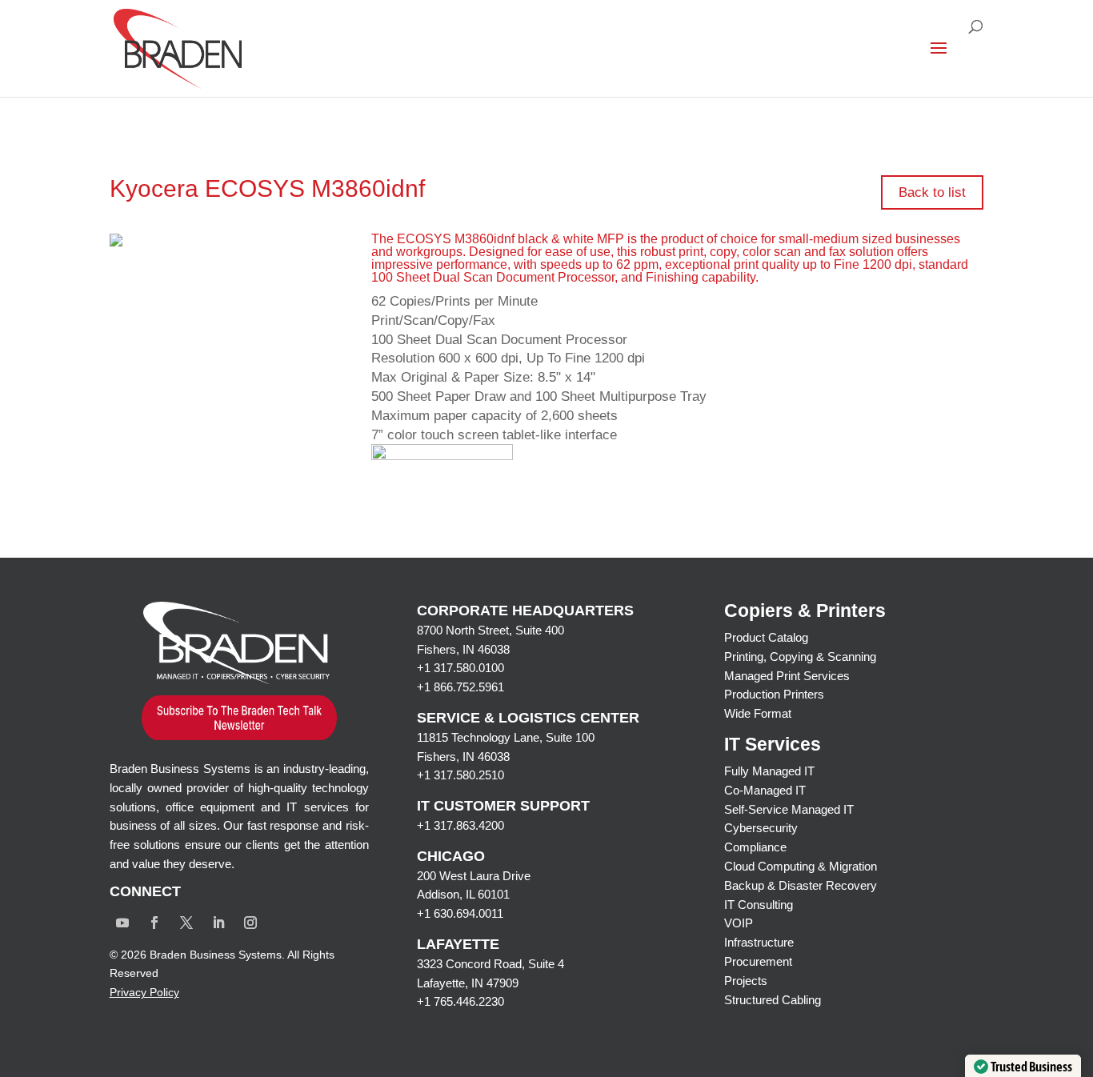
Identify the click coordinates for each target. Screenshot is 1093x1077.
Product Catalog (766, 637)
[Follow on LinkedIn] (218, 922)
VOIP (738, 923)
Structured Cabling (772, 1000)
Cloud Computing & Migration (800, 866)
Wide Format (757, 713)
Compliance (755, 847)
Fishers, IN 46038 (463, 649)
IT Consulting (758, 904)
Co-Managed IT (765, 790)
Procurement (758, 961)
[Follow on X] (186, 922)
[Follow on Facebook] (154, 922)
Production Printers (774, 694)
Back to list (932, 192)
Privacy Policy (144, 992)
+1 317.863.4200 (460, 825)
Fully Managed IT (769, 771)
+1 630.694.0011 (460, 913)
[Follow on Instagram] (250, 922)
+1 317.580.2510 (460, 775)
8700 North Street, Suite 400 (490, 630)
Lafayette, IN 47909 (467, 983)
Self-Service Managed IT (789, 809)
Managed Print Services (787, 676)
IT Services (772, 744)
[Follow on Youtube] (122, 922)
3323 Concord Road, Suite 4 (490, 964)
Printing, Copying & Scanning (800, 656)
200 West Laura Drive (473, 876)
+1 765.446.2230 (460, 1001)
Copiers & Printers (805, 610)
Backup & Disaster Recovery (800, 885)
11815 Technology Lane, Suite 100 (506, 737)
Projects (745, 980)
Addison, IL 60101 (463, 894)
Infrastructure (759, 942)
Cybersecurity (761, 828)
